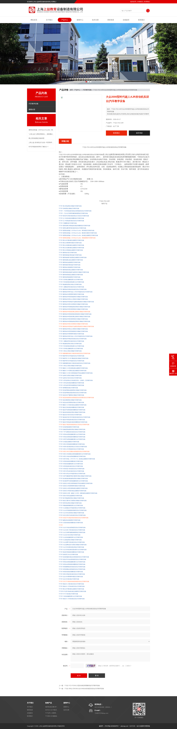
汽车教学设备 (87, 90)
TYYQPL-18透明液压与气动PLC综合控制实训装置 (52, 713)
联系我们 (147, 1)
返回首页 (133, 1)
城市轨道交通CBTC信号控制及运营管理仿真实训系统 (52, 707)
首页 (71, 90)
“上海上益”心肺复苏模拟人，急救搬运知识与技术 (41, 134)
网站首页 (34, 20)
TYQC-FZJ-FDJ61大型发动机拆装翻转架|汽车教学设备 (82, 685)
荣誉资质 (110, 20)
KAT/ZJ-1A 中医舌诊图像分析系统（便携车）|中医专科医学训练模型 (52, 710)
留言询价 (139, 133)
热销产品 (48, 703)
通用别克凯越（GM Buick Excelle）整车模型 (41, 130)
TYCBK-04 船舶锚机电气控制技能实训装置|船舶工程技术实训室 (52, 716)
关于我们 (49, 20)
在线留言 (140, 1)
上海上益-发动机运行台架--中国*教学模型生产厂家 (41, 142)
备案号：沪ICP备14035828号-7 (109, 726)
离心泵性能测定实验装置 (36, 138)
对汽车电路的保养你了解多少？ (39, 146)
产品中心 (64, 20)
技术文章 (95, 20)
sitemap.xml (124, 726)
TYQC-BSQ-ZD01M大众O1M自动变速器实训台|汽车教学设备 (84, 688)
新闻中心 (80, 20)
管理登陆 (147, 726)
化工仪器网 (140, 726)
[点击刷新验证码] (91, 665)
